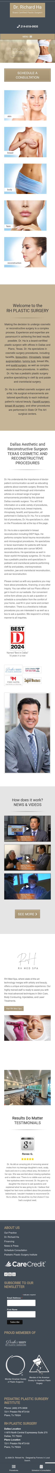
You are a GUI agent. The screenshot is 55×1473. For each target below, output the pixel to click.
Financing (9, 1241)
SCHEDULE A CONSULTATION (27, 75)
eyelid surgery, (19, 365)
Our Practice (10, 1232)
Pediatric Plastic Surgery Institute (20, 1254)
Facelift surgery (41, 401)
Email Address (14, 1298)
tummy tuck (29, 361)
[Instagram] (14, 1274)
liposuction (22, 357)
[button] (25, 36)
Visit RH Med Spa (14, 1008)
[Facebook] (6, 1274)
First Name (12, 1309)
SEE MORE (26, 914)
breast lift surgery (14, 405)
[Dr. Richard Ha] (27, 10)
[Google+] (10, 1274)
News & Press (11, 1245)
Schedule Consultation (15, 1250)
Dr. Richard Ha (11, 1237)
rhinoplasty (35, 357)
